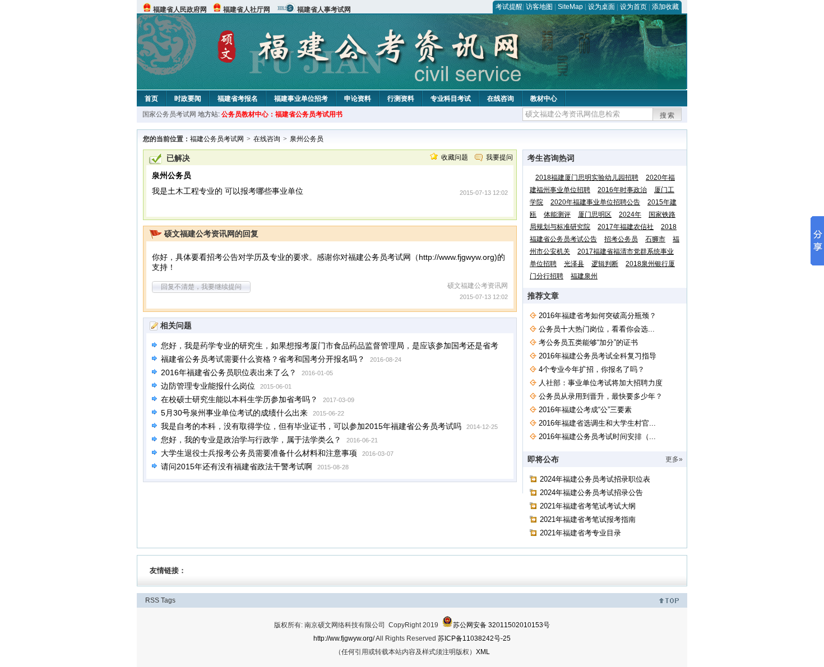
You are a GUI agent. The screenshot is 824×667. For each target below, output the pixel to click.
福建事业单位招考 (301, 98)
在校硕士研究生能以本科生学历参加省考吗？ (239, 399)
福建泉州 (584, 276)
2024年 (630, 214)
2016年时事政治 (622, 190)
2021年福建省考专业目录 (580, 533)
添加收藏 (665, 7)
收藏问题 (454, 157)
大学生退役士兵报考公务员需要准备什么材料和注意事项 (259, 453)
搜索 (667, 115)
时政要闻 (187, 98)
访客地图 (539, 7)
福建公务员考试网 (217, 139)
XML (483, 652)
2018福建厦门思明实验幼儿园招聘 (586, 177)
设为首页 (633, 7)
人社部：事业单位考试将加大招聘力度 (601, 383)
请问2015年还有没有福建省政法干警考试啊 (236, 466)
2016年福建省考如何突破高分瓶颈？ (597, 315)
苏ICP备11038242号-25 (474, 638)
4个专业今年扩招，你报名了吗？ (592, 369)
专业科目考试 (450, 98)
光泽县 (574, 264)
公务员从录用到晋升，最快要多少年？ (601, 396)
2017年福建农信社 (626, 227)
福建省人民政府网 (180, 9)
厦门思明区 (595, 214)
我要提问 (499, 157)
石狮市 (655, 239)
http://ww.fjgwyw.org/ (343, 638)
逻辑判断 (604, 264)
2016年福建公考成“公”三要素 (585, 409)
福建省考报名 (237, 98)
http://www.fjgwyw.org (456, 257)
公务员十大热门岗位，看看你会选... (597, 329)
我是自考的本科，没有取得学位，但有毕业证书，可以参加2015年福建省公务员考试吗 (311, 426)
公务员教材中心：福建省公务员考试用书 (281, 114)
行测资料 (400, 98)
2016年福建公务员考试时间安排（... (597, 436)
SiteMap (570, 7)
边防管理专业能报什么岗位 (208, 385)
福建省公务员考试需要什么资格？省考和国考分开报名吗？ (263, 359)
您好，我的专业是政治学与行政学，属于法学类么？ (251, 439)
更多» (674, 459)
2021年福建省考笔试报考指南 (588, 519)
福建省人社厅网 (246, 9)
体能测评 (557, 214)
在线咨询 (500, 98)
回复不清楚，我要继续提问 (201, 287)
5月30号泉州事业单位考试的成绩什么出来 (234, 412)
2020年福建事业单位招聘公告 (595, 202)
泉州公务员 (306, 139)
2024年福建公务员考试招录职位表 (595, 479)
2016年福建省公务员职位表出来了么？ (229, 372)
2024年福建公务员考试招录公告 (591, 492)
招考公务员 (621, 239)
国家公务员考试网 (169, 114)
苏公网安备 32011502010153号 (501, 625)
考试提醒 (509, 7)
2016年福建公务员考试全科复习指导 (597, 356)
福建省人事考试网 (324, 9)
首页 (151, 98)
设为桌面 (601, 7)
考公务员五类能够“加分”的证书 (588, 342)
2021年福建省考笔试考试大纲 (588, 506)
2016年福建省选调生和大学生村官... (597, 423)
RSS (152, 600)
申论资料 (357, 98)
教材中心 (543, 98)
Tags (168, 600)
